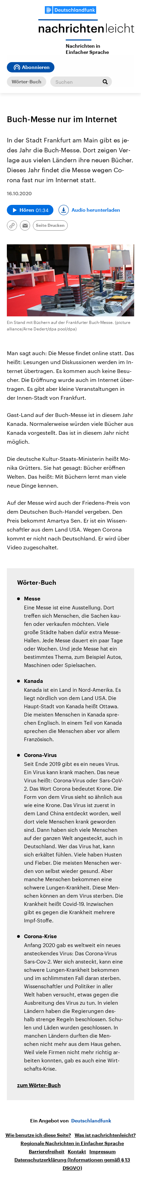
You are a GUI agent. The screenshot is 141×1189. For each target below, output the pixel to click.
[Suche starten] (105, 82)
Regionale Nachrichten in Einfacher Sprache (72, 1143)
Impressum (102, 1151)
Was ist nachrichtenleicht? (105, 1135)
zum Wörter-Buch (39, 1085)
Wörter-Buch (26, 81)
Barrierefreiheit (46, 1151)
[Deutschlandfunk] (70, 10)
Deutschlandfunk (91, 1120)
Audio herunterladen (96, 210)
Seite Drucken (50, 225)
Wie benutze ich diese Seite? (38, 1135)
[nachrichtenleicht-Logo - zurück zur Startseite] (86, 29)
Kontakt (77, 1151)
